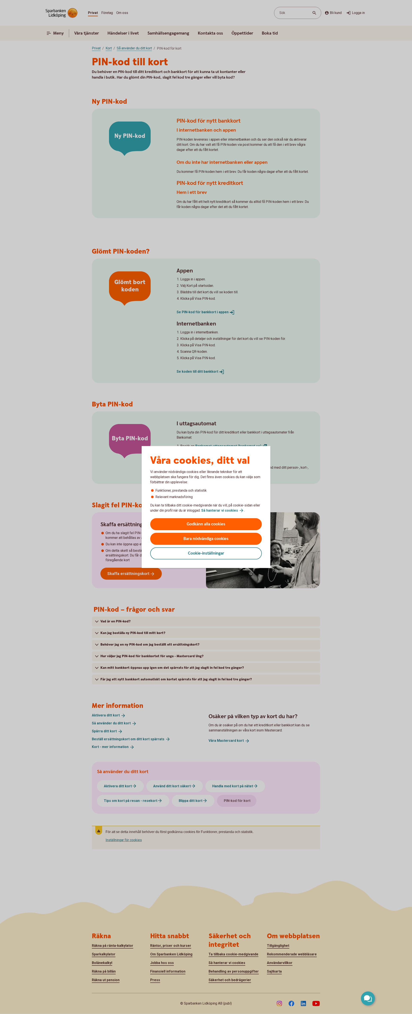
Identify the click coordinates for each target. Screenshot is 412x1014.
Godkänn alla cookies (206, 524)
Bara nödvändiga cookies (206, 538)
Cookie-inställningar (206, 553)
